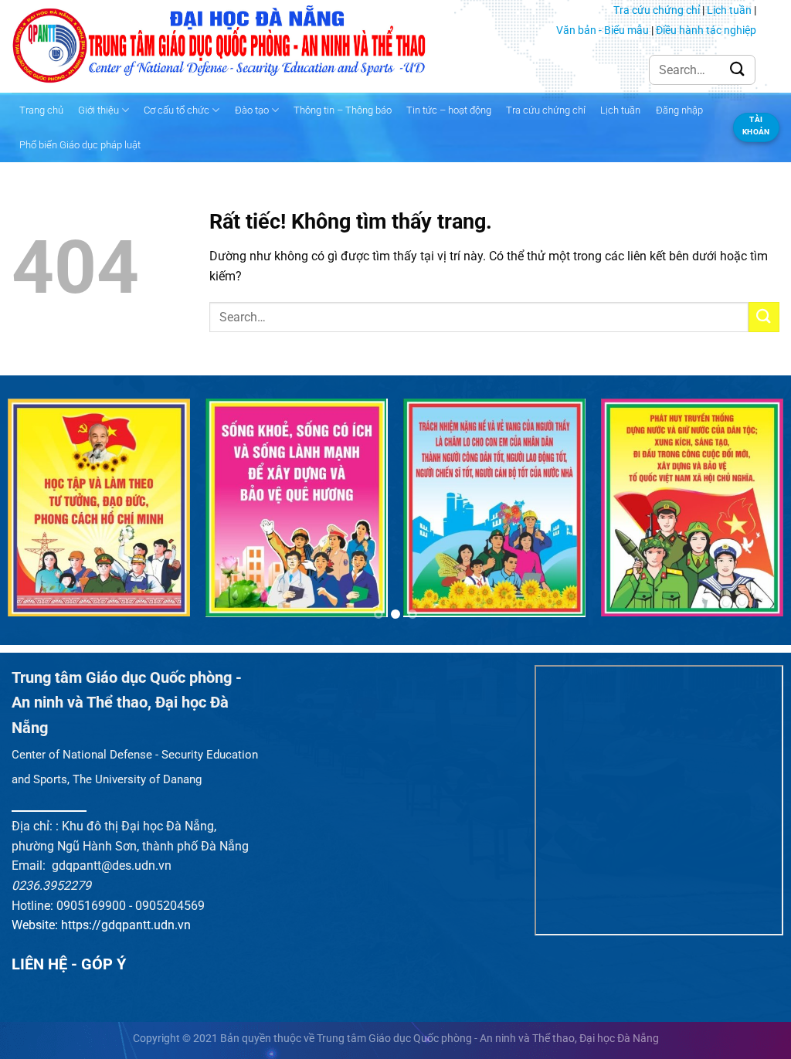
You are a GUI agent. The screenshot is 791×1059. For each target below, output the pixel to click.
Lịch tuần (729, 10)
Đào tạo (252, 110)
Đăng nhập (679, 110)
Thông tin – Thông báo (343, 110)
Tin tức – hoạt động (448, 110)
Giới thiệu (98, 110)
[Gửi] (737, 70)
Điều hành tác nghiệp (706, 30)
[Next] (755, 515)
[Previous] (35, 515)
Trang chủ (41, 110)
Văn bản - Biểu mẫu (602, 30)
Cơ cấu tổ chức (176, 110)
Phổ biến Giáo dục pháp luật (80, 145)
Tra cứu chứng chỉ (656, 10)
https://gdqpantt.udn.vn (126, 925)
